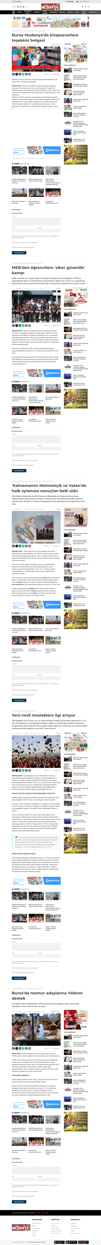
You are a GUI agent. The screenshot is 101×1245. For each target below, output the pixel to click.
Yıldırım (58, 1011)
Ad (13, 227)
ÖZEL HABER (45, 12)
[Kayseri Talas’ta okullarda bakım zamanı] (53, 411)
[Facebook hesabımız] (13, 7)
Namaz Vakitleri (55, 1228)
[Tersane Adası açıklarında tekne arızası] (68, 103)
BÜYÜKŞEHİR (36, 1228)
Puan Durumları (55, 1233)
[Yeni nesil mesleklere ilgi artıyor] (19, 193)
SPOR (77, 12)
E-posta (39, 227)
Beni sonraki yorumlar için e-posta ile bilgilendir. (25, 242)
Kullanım (73, 1231)
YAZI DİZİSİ (83, 12)
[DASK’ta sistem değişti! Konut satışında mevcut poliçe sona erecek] (68, 80)
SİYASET (37, 12)
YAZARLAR (93, 12)
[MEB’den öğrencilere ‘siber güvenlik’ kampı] (36, 171)
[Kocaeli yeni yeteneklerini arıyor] (53, 193)
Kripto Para (54, 1226)
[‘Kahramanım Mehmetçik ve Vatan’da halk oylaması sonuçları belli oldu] (53, 171)
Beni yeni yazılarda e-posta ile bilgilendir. (23, 247)
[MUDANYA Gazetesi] (50, 9)
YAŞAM (34, 1226)
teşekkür (43, 158)
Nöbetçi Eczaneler (56, 1231)
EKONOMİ (53, 12)
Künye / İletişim (75, 1233)
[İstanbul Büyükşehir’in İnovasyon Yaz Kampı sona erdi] (19, 171)
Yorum (14, 216)
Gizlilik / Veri (74, 1226)
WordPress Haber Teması (38, 1242)
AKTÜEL (62, 12)
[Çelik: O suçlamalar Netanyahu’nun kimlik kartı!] (68, 134)
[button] (14, 12)
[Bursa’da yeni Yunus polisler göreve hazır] (68, 142)
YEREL (19, 12)
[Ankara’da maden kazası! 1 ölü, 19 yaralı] (68, 72)
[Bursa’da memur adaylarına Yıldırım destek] (36, 193)
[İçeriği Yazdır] (29, 74)
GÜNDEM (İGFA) (27, 12)
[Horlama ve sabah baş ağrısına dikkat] (68, 110)
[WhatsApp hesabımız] (26, 7)
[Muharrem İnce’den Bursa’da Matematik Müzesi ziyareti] (68, 94)
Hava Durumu (55, 1223)
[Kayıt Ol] (82, 6)
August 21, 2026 (45, 847)
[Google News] (56, 74)
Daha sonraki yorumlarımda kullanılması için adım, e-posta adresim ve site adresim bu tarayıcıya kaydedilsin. (35, 236)
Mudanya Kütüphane (31, 158)
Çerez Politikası (75, 1228)
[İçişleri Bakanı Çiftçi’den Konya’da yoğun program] (68, 87)
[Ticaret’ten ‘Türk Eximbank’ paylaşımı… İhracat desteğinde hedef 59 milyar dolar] (68, 125)
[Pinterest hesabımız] (21, 7)
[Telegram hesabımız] (23, 7)
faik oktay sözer (18, 158)
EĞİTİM (70, 12)
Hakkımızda (74, 1223)
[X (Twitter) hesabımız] (16, 7)
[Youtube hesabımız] (18, 7)
